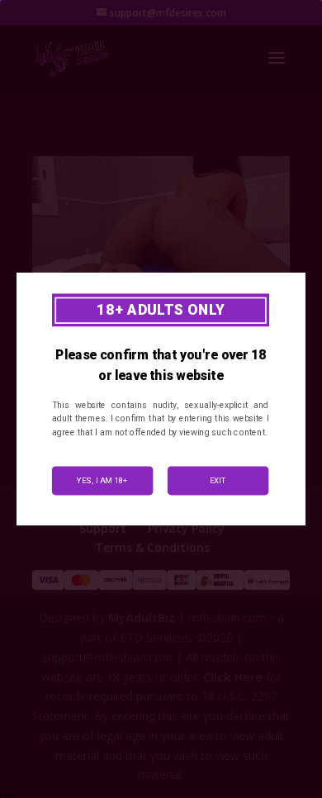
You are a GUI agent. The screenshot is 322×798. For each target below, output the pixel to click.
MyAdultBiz (141, 617)
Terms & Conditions (152, 547)
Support (102, 528)
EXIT (218, 480)
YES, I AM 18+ (102, 480)
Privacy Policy (186, 528)
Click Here (233, 677)
